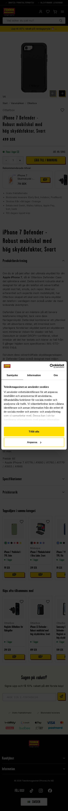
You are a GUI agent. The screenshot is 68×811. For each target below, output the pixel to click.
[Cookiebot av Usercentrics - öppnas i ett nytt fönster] (49, 366)
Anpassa (32, 442)
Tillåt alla (34, 431)
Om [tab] (56, 375)
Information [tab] (34, 375)
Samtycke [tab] (12, 375)
